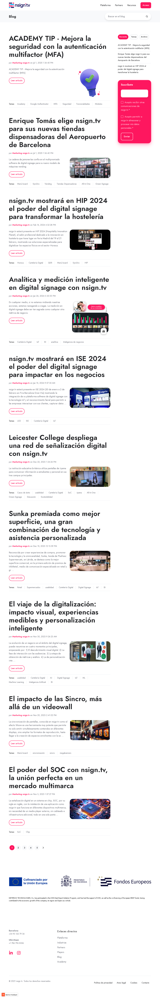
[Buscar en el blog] (147, 16)
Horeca (20, 262)
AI (51, 677)
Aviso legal (121, 982)
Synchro (36, 183)
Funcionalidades (83, 104)
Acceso (146, 5)
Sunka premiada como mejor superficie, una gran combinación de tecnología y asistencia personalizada (54, 525)
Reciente (123, 36)
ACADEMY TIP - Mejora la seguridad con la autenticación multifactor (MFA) (57, 46)
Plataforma (105, 5)
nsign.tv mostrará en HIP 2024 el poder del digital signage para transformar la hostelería (58, 208)
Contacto (145, 982)
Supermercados (33, 587)
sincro (52, 753)
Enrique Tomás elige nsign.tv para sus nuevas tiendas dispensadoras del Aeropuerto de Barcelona (57, 132)
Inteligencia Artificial (37, 682)
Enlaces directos (67, 931)
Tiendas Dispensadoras (67, 183)
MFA (56, 104)
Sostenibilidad (46, 496)
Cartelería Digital (36, 262)
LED (19, 420)
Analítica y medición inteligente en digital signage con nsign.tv (59, 283)
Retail (19, 587)
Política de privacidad (103, 982)
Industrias (61, 942)
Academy (21, 104)
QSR (50, 262)
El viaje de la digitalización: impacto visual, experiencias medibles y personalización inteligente (53, 616)
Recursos (131, 5)
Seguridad (67, 104)
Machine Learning (16, 682)
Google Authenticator (39, 104)
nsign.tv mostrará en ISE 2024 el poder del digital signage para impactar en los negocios (57, 366)
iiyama (79, 492)
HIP (86, 262)
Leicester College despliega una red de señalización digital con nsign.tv (58, 445)
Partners (119, 5)
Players (60, 952)
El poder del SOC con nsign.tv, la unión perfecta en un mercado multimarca (58, 777)
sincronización (39, 753)
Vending (48, 183)
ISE (27, 420)
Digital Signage (84, 587)
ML (84, 677)
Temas (133, 36)
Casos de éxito (23, 492)
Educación (31, 496)
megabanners (65, 753)
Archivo (144, 36)
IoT (38, 342)
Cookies (133, 982)
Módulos (98, 104)
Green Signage (102, 183)
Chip (28, 831)
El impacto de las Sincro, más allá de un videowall (55, 703)
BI (45, 342)
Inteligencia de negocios (73, 342)
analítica (54, 342)
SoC (70, 492)
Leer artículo (16, 80)
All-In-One (86, 183)
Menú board (22, 183)
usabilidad (39, 492)
